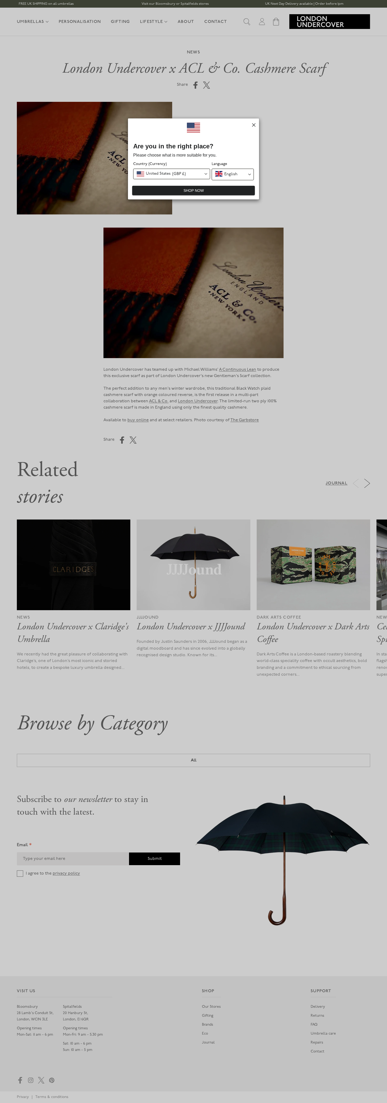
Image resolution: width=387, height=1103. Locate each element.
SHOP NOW (193, 190)
